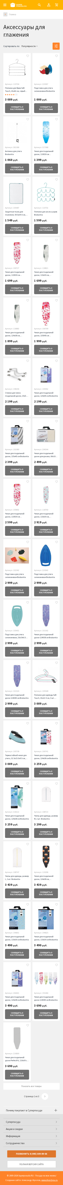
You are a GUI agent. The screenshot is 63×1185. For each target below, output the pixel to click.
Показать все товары (31, 1086)
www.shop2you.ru (49, 1180)
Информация (13, 1136)
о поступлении (17, 108)
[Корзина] (57, 5)
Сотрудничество (15, 1143)
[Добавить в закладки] (28, 56)
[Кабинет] (49, 5)
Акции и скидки (14, 1129)
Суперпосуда (13, 1121)
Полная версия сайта (31, 1164)
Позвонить (31, 1153)
